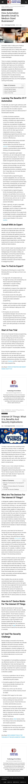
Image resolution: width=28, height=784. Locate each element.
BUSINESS (7, 6)
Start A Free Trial (9, 92)
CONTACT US (23, 782)
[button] (26, 2)
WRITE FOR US (16, 782)
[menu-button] (3, 2)
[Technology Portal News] (2, 25)
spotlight (5, 146)
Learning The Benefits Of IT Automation (14, 87)
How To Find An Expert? (10, 91)
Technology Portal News (10, 25)
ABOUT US (9, 782)
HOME (5, 782)
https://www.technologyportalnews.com (14, 392)
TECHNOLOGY (9, 9)
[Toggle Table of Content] (22, 85)
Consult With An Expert (10, 89)
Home (2, 6)
